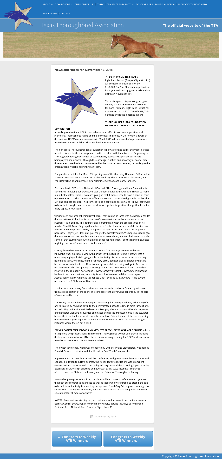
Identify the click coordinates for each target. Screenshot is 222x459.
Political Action (165, 4)
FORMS (100, 4)
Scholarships (144, 4)
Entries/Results (85, 4)
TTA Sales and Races (118, 4)
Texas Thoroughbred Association (82, 25)
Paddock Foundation (191, 4)
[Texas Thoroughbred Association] (19, 16)
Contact (64, 13)
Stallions (49, 13)
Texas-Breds (62, 4)
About (47, 4)
